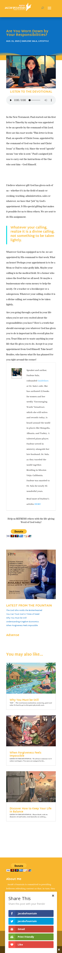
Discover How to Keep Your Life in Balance (30, 810)
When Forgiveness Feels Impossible (22, 625)
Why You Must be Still (16, 618)
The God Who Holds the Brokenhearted (24, 610)
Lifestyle (43, 41)
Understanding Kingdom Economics (22, 621)
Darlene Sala (29, 41)
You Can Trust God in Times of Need (22, 614)
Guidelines (43, 380)
